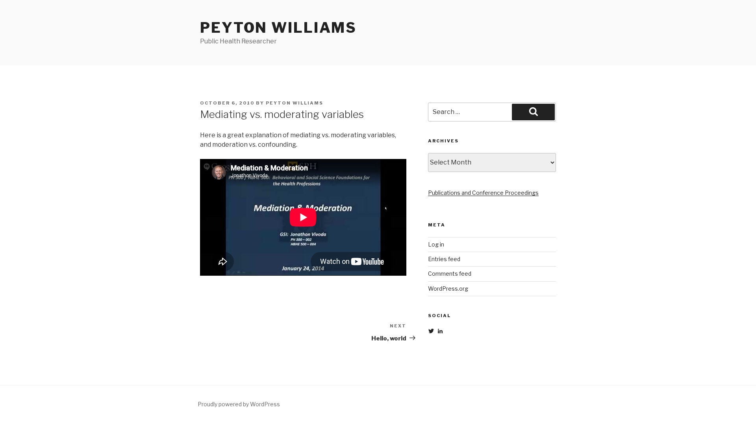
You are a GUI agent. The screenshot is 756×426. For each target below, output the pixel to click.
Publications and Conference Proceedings (483, 192)
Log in (436, 244)
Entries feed (444, 259)
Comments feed (449, 273)
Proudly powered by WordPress (239, 404)
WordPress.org (448, 288)
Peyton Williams (278, 27)
